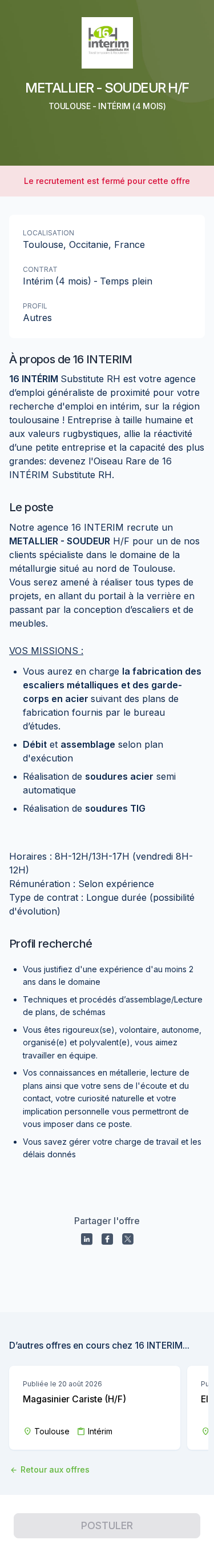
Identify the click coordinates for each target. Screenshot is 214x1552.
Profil (35, 306)
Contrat (40, 269)
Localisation (48, 232)
